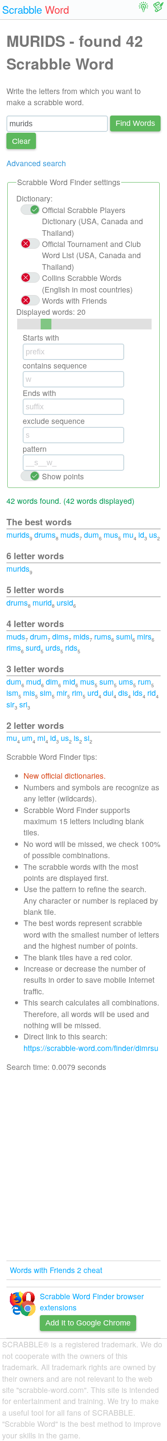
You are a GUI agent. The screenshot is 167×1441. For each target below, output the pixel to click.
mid (69, 681)
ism (12, 692)
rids (71, 647)
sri (23, 704)
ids (138, 692)
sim (46, 692)
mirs (144, 636)
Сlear (21, 140)
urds (52, 647)
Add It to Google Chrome (88, 1323)
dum (91, 534)
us (153, 534)
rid (151, 692)
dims (60, 636)
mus (111, 534)
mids (81, 636)
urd (92, 692)
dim (52, 681)
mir (62, 692)
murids (18, 534)
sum (106, 681)
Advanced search (36, 163)
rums (102, 636)
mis (29, 692)
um (27, 737)
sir (10, 704)
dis (123, 692)
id (141, 534)
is (76, 737)
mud (33, 681)
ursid (65, 602)
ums (126, 681)
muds (69, 534)
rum (144, 681)
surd (33, 647)
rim (77, 692)
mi (41, 737)
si (86, 737)
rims (13, 647)
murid (42, 602)
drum (39, 636)
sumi (124, 636)
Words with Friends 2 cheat (56, 1269)
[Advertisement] (83, 1166)
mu (128, 534)
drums (45, 534)
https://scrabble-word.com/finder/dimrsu (91, 1047)
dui (108, 692)
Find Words (135, 123)
